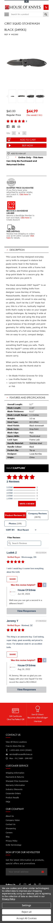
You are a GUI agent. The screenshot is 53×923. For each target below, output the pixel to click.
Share (12, 579)
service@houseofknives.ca (20, 754)
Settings (26, 905)
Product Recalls (12, 797)
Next (44, 96)
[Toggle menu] (7, 13)
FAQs (8, 802)
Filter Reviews (13, 537)
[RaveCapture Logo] (16, 468)
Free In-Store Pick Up (15, 746)
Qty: (8, 133)
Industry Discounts (14, 789)
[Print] (18, 126)
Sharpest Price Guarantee (17, 781)
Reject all (27, 911)
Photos (15, 523)
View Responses (26, 611)
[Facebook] (7, 126)
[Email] (13, 126)
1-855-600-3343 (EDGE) (20, 750)
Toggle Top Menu (26, 1)
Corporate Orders (13, 793)
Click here (23, 194)
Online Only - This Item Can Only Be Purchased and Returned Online (24, 161)
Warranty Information (15, 785)
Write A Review (27, 504)
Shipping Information (15, 773)
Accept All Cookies (26, 918)
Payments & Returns (15, 777)
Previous (8, 96)
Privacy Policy (8, 899)
